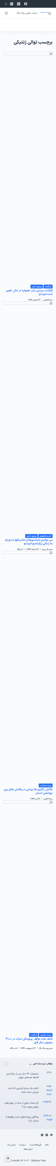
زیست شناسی (45, 785)
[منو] (6, 13)
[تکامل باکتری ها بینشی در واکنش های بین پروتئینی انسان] (28, 667)
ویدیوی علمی (37, 286)
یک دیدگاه (13, 1048)
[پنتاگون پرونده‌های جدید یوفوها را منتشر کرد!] (47, 1119)
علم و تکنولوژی (45, 536)
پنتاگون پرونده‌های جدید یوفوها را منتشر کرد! (22, 1119)
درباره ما (22, 1145)
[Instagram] (11, 3)
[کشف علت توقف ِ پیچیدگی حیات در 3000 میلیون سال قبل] (28, 916)
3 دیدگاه (20, 549)
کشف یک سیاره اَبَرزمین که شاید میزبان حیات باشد (23, 1090)
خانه (47, 1145)
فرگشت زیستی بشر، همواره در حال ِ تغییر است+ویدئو (29, 292)
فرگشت (48, 286)
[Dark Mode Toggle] (8, 1158)
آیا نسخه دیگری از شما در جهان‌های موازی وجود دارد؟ (22, 1105)
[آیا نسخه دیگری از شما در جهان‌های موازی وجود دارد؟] (47, 1105)
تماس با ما (11, 1145)
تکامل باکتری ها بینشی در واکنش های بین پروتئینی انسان (28, 791)
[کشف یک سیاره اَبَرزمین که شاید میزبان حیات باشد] (47, 1090)
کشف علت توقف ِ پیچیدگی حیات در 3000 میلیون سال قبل (29, 1041)
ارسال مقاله (28, 1149)
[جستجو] (6, 4)
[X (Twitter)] (18, 3)
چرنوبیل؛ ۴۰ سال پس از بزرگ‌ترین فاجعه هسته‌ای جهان (22, 1075)
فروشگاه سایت (35, 1145)
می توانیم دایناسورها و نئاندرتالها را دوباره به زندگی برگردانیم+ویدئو (29, 542)
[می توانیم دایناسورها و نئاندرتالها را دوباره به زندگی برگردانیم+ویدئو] (28, 417)
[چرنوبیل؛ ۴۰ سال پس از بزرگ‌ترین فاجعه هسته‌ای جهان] (47, 1075)
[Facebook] (25, 3)
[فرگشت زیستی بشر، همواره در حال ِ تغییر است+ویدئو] (28, 168)
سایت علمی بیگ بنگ (26, 13)
